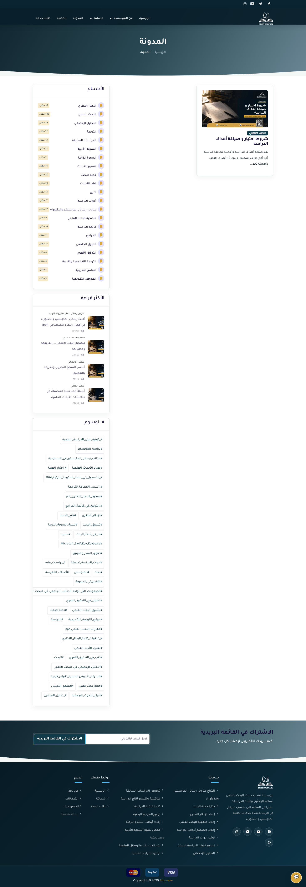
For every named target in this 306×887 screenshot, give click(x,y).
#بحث (98, 572)
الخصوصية (72, 806)
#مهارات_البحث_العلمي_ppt (83, 629)
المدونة (78, 18)
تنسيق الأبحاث (87, 166)
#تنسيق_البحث (92, 525)
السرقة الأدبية (87, 149)
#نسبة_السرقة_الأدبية (62, 525)
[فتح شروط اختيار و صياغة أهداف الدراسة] (235, 108)
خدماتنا (98, 18)
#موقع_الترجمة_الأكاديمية (85, 619)
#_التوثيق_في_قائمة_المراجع (84, 506)
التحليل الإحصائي (85, 123)
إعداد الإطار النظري (202, 814)
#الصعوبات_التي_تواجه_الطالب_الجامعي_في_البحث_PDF (65, 591)
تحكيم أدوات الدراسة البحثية (197, 845)
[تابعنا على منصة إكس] (261, 4)
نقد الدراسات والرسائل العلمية (140, 845)
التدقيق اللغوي (87, 253)
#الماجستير (81, 572)
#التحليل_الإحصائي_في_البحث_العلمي (78, 667)
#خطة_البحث (58, 610)
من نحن (73, 791)
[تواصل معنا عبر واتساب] (269, 842)
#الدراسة (57, 619)
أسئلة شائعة (70, 814)
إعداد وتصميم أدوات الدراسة (196, 830)
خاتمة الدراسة (87, 227)
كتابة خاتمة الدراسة (147, 806)
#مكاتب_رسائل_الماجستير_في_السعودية (75, 458)
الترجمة (92, 132)
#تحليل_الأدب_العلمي (88, 648)
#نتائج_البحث (68, 515)
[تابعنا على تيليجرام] (247, 831)
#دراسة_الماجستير (90, 449)
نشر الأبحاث (88, 183)
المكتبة (61, 18)
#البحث (58, 657)
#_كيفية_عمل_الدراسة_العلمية (82, 439)
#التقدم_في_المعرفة (89, 581)
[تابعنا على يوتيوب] (253, 4)
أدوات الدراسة (87, 201)
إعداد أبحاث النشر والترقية (143, 822)
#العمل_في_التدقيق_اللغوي (84, 600)
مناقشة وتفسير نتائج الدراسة (141, 799)
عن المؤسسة (123, 18)
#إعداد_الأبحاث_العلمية (87, 468)
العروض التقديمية (84, 279)
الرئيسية (144, 18)
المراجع (91, 235)
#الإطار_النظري (92, 515)
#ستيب (65, 534)
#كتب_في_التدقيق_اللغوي (85, 657)
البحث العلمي (87, 114)
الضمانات (72, 799)
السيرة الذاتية (87, 158)
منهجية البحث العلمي (82, 218)
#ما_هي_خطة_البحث (89, 534)
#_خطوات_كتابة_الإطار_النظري (82, 638)
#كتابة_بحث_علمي (90, 686)
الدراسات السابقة (84, 140)
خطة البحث (89, 175)
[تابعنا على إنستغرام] (246, 4)
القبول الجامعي (86, 244)
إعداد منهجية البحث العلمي (197, 822)
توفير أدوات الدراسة (202, 837)
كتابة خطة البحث (204, 806)
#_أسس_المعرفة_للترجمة (85, 487)
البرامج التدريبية (86, 270)
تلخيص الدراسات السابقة (143, 791)
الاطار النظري (87, 106)
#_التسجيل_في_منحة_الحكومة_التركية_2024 (74, 477)
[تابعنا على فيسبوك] (269, 4)
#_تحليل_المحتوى (55, 695)
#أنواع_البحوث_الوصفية (87, 695)
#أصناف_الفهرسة (56, 572)
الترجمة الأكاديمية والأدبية (79, 261)
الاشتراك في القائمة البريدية (59, 739)
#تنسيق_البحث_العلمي (87, 610)
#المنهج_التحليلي (62, 686)
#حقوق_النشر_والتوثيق (87, 553)
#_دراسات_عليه (55, 562)
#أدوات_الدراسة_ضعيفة (86, 562)
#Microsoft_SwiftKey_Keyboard (81, 543)
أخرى (93, 192)
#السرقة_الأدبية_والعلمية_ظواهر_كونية (76, 676)
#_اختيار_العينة (57, 468)
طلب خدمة (43, 18)
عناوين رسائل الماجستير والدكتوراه (73, 209)
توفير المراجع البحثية (147, 814)
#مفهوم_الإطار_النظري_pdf (84, 496)
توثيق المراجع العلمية (146, 853)
